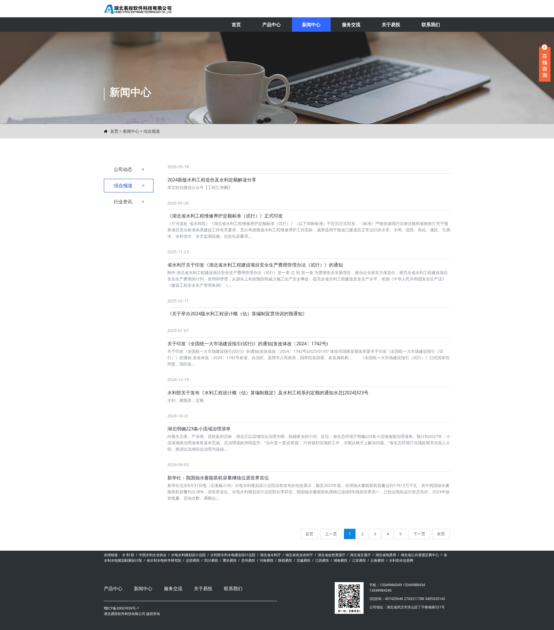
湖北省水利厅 (270, 554)
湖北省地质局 (385, 554)
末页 (441, 534)
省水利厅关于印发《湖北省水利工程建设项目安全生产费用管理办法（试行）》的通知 (255, 265)
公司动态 (129, 169)
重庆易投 (230, 560)
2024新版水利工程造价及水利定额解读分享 (211, 180)
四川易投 (211, 560)
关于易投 (391, 24)
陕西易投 (285, 560)
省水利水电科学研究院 (164, 560)
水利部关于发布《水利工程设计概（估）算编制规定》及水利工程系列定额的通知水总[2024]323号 (267, 392)
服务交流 (351, 24)
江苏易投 (359, 560)
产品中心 (271, 24)
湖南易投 (340, 560)
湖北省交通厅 (360, 554)
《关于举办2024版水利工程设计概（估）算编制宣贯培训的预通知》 (237, 313)
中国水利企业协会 (152, 554)
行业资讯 (129, 201)
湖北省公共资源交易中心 (420, 554)
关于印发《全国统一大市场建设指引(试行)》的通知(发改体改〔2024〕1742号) (247, 343)
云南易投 (377, 560)
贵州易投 (248, 560)
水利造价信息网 (401, 560)
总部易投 (193, 560)
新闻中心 (311, 24)
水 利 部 (128, 554)
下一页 (419, 534)
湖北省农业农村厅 (299, 554)
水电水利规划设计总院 (188, 554)
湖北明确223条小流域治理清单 (199, 428)
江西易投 (322, 560)
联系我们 (431, 24)
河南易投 (267, 560)
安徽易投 (303, 560)
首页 (236, 24)
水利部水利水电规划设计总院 (232, 554)
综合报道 (152, 131)
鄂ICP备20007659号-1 (121, 608)
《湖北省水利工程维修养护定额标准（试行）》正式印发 (225, 216)
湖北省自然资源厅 (331, 554)
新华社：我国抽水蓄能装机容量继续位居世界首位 (218, 478)
